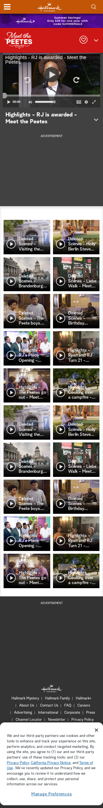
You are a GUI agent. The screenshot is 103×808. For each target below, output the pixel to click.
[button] (27, 80)
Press (90, 712)
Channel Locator (29, 720)
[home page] (49, 7)
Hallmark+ (83, 698)
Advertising (23, 712)
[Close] (96, 730)
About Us (26, 705)
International (48, 712)
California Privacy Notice (51, 763)
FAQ (67, 705)
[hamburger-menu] (7, 7)
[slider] (51, 95)
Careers (83, 705)
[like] (83, 40)
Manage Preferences (51, 794)
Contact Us (49, 705)
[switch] (30, 102)
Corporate (72, 712)
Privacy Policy (82, 720)
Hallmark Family (57, 698)
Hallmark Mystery (25, 698)
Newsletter (56, 720)
